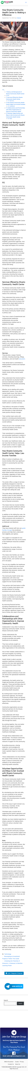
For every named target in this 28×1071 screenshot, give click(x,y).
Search (6, 1000)
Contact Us (11, 1064)
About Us (17, 1064)
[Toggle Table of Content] (3, 90)
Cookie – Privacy (19, 1061)
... (2, 969)
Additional (12, 106)
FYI (8, 95)
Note (11, 118)
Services (12, 100)
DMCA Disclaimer (9, 1061)
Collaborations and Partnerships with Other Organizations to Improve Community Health (15, 109)
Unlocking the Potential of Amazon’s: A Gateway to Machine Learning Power (12, 963)
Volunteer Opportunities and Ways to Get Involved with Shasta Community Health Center (15, 115)
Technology (7, 954)
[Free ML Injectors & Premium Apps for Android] (7, 2)
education (22, 359)
